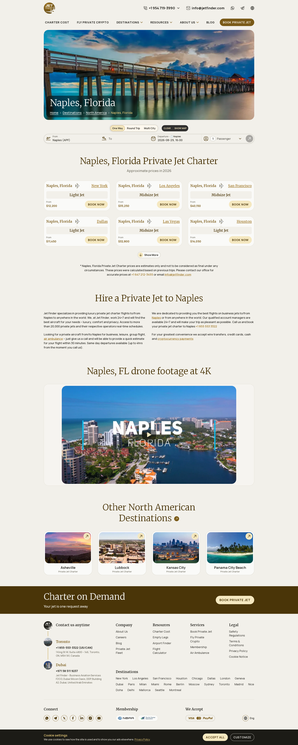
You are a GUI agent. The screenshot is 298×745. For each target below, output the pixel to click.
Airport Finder (162, 643)
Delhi (130, 690)
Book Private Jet (201, 631)
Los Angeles (169, 186)
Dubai (119, 684)
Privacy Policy (238, 651)
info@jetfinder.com (178, 274)
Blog (119, 643)
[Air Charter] (148, 718)
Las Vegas (171, 221)
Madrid (239, 684)
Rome (168, 684)
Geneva (240, 678)
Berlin (180, 684)
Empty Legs (160, 637)
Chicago (197, 678)
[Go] (249, 138)
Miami (155, 684)
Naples (156, 317)
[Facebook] (73, 718)
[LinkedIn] (82, 718)
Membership (198, 647)
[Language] (252, 8)
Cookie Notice (238, 656)
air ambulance (53, 339)
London (225, 678)
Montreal (175, 690)
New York (99, 186)
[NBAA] (126, 718)
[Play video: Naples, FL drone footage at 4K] (149, 435)
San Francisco (240, 186)
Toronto (224, 684)
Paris (131, 684)
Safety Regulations (237, 633)
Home (54, 113)
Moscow (194, 684)
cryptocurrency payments (175, 339)
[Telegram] (242, 8)
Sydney (209, 684)
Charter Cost (161, 631)
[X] (64, 718)
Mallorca (144, 690)
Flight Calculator (160, 651)
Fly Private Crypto (197, 639)
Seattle (160, 690)
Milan (143, 684)
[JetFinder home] (49, 8)
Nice (251, 684)
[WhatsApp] (232, 8)
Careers (121, 637)
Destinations (72, 113)
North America (96, 113)
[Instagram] (90, 718)
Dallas (102, 221)
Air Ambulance (199, 653)
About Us (122, 631)
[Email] (99, 718)
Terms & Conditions (236, 643)
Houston (244, 221)
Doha (119, 690)
